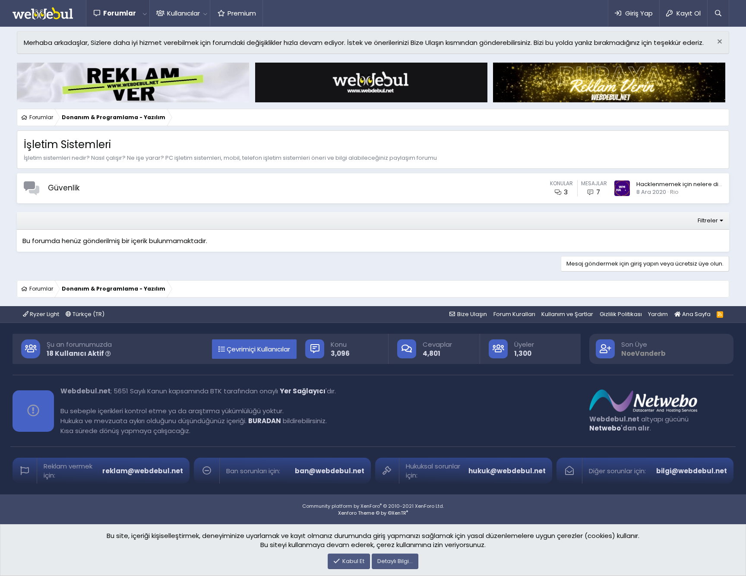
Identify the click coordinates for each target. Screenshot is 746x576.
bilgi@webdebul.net (691, 470)
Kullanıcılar (183, 13)
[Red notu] (718, 42)
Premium (242, 13)
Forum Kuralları (514, 314)
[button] (144, 13)
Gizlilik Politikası (621, 314)
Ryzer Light (43, 314)
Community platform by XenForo (373, 506)
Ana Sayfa (696, 314)
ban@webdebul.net (329, 470)
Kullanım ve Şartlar (567, 314)
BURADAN (264, 420)
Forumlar (119, 13)
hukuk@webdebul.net (507, 470)
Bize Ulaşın (472, 314)
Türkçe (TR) (87, 314)
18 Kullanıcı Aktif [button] (76, 353)
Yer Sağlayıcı (303, 391)
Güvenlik (63, 188)
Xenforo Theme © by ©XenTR (373, 513)
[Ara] (718, 13)
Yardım (658, 314)
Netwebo (605, 428)
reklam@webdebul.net (142, 470)
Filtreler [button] (708, 220)
